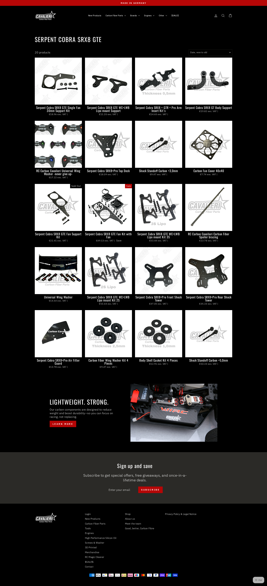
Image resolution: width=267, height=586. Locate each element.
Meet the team (133, 523)
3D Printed (91, 547)
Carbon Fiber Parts (95, 523)
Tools (88, 528)
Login (88, 514)
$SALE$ (89, 561)
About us (130, 518)
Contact (89, 566)
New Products (92, 518)
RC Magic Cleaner (94, 557)
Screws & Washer (94, 542)
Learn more (63, 424)
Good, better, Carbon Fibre (139, 528)
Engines (89, 533)
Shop (128, 514)
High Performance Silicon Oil (100, 538)
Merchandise (92, 552)
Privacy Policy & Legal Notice (180, 514)
